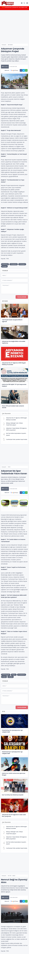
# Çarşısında (14, 264)
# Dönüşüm (22, 264)
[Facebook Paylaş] (21, 70)
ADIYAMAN (10, 44)
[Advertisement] (14, 26)
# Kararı (10, 676)
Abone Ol (7, 70)
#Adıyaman (5, 264)
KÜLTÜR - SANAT (11, 875)
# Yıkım (4, 676)
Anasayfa (4, 44)
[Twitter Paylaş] (23, 70)
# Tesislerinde (21, 674)
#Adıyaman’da (5, 674)
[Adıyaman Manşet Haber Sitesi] (8, 3)
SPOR (9, 467)
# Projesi (4, 266)
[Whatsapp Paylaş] (26, 70)
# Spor (13, 674)
